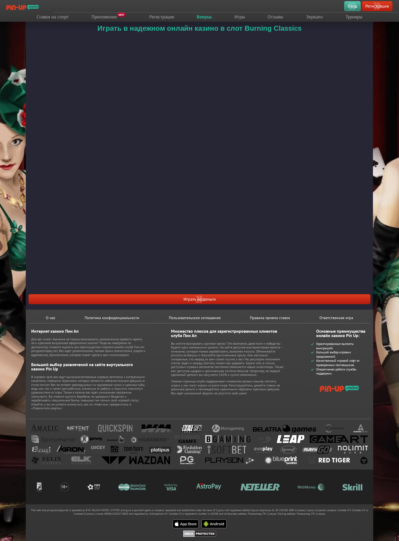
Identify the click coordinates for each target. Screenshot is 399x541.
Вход (352, 6)
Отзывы (275, 17)
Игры (240, 17)
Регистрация (377, 6)
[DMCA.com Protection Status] (199, 532)
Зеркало (314, 17)
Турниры (354, 17)
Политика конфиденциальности (112, 318)
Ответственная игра (336, 318)
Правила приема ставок (270, 318)
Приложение (104, 17)
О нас (50, 318)
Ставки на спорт (53, 17)
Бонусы (204, 17)
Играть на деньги (199, 299)
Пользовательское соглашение (195, 318)
